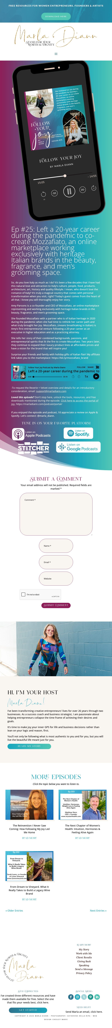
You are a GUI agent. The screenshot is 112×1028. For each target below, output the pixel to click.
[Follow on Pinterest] (90, 997)
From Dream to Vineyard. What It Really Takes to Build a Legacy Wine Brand (29, 890)
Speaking (84, 965)
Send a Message (84, 969)
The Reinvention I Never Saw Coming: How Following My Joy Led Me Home (29, 829)
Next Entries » (98, 910)
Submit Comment (56, 605)
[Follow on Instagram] (77, 997)
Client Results (84, 957)
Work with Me (84, 953)
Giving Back (84, 961)
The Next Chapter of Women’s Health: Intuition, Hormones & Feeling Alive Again (82, 829)
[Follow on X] (84, 997)
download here (56, 16)
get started (28, 1010)
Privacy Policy (84, 973)
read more (29, 838)
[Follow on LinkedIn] (97, 997)
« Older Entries (14, 910)
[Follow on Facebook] (71, 997)
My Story (84, 949)
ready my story (29, 746)
